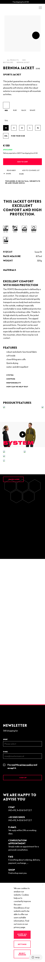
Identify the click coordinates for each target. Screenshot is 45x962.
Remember (11, 170)
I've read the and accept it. (22, 766)
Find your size (18, 136)
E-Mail (12, 827)
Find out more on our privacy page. (21, 923)
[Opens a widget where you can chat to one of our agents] (35, 958)
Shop (11, 869)
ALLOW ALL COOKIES (22, 934)
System (10, 375)
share (21, 174)
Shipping (10, 379)
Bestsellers (8, 62)
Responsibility (13, 383)
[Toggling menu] (40, 8)
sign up (23, 777)
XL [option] (38, 128)
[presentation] (36, 35)
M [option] (22, 128)
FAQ (10, 856)
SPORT (5, 739)
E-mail (5, 751)
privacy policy (26, 764)
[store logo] (10, 7)
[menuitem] (22, 270)
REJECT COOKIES (22, 954)
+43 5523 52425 (16, 817)
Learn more (14, 479)
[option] (6, 105)
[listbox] (22, 111)
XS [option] (6, 128)
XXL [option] (5, 136)
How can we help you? (17, 386)
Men (24, 60)
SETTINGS (22, 944)
